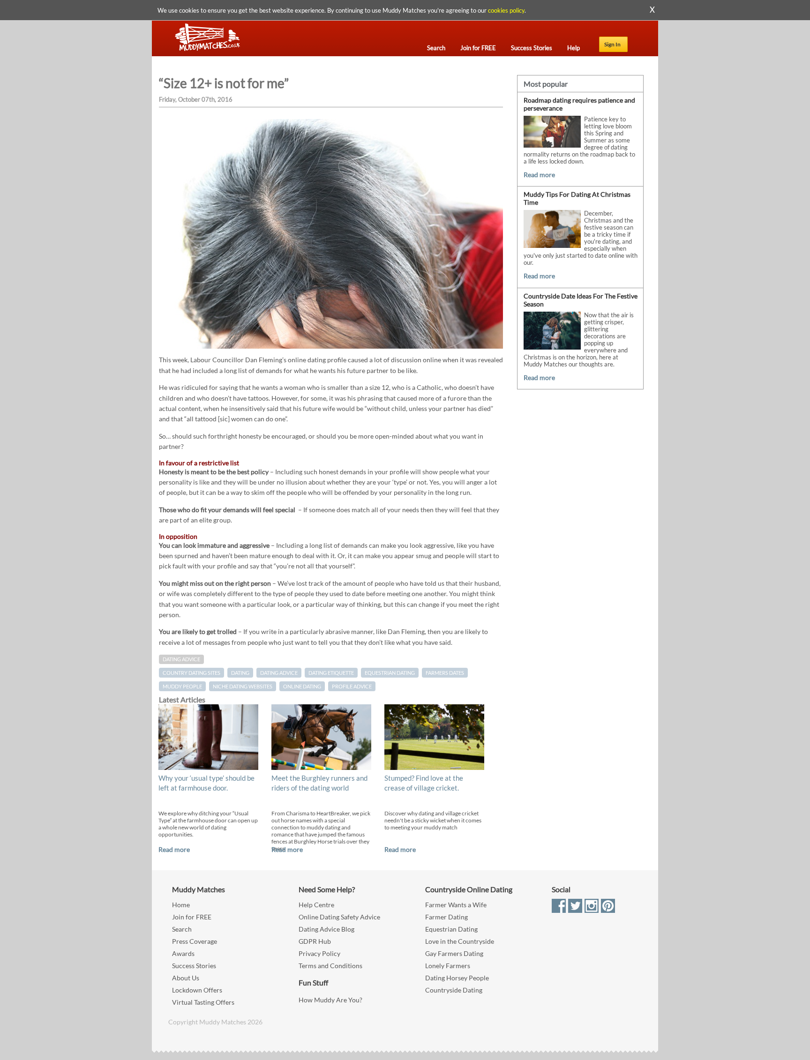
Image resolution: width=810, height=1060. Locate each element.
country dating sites (191, 673)
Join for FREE (191, 917)
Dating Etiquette (331, 673)
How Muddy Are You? (330, 1000)
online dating (302, 686)
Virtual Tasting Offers (203, 1002)
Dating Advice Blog (326, 929)
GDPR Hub (315, 941)
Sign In (612, 44)
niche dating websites (242, 686)
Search (182, 929)
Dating (240, 673)
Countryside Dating (453, 990)
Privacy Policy (319, 953)
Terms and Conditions (330, 966)
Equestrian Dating (451, 929)
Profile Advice (352, 686)
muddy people (182, 686)
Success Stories (194, 966)
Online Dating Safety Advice (339, 917)
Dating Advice (181, 659)
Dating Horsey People (457, 978)
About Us (185, 978)
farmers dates (445, 673)
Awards (183, 953)
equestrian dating (390, 673)
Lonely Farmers (447, 966)
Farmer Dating (446, 917)
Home (181, 905)
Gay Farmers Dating (454, 953)
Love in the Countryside (459, 941)
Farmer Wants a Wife (456, 905)
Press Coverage (194, 941)
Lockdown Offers (197, 990)
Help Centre (316, 905)
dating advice (279, 673)
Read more (174, 849)
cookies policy (506, 10)
